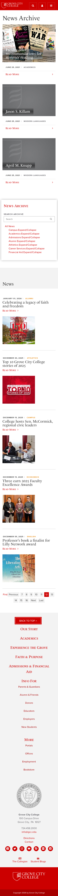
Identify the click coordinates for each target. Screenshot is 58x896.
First (5, 594)
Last (41, 600)
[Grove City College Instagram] (21, 848)
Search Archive (14, 214)
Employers (29, 719)
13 (52, 594)
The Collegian (20, 861)
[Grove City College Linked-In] (50, 848)
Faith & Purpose (29, 657)
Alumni (29, 298)
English (31, 536)
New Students (29, 727)
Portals (29, 745)
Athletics (32, 358)
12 (46, 594)
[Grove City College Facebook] (7, 848)
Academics (29, 638)
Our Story (29, 629)
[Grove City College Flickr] (43, 848)
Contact (29, 841)
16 (27, 600)
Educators (29, 711)
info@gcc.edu (29, 832)
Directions (29, 838)
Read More (9, 310)
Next (33, 600)
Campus (31, 417)
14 (16, 600)
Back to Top (27, 620)
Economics (33, 477)
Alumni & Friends (29, 694)
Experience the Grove (29, 647)
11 (41, 594)
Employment (29, 761)
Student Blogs (38, 861)
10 (36, 594)
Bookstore (29, 769)
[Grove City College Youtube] (29, 848)
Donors (29, 702)
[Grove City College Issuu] (36, 848)
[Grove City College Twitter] (14, 848)
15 (21, 600)
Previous (13, 594)
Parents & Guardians (29, 686)
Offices (29, 753)
